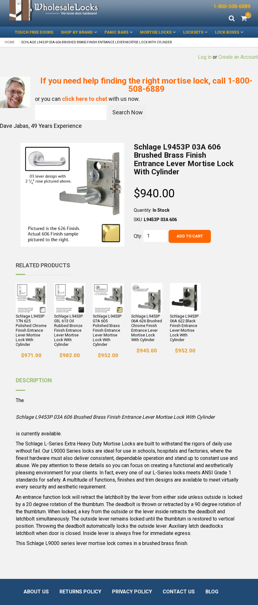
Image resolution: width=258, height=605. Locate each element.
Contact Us (179, 592)
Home (9, 42)
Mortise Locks (155, 32)
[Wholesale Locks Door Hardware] (54, 10)
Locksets (193, 32)
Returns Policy (80, 592)
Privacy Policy (132, 592)
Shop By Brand (77, 32)
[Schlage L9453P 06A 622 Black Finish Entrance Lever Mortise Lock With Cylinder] (185, 298)
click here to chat (84, 98)
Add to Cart (190, 236)
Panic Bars (116, 32)
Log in (204, 57)
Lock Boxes (227, 32)
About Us (36, 592)
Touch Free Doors (34, 32)
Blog (211, 592)
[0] (244, 19)
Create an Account (238, 57)
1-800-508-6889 (231, 6)
